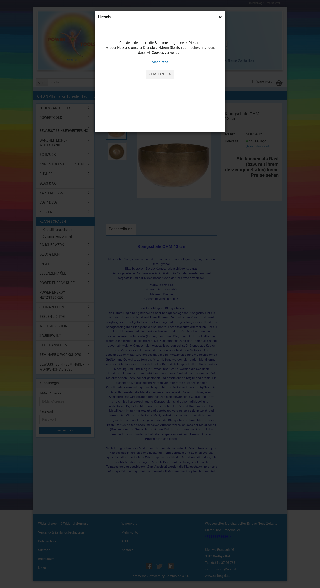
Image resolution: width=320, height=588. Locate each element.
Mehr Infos (160, 62)
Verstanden (160, 74)
